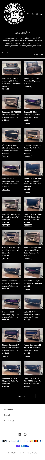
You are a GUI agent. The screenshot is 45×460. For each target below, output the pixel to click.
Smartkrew (18, 453)
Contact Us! (9, 421)
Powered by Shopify (30, 453)
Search (7, 415)
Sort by (5, 52)
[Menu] (41, 13)
